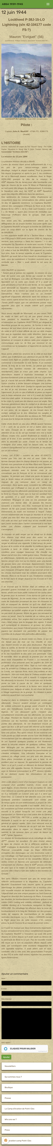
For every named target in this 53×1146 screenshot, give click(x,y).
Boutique (9, 1087)
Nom (3, 978)
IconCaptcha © (42, 1051)
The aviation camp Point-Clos (18, 1141)
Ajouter (6, 1057)
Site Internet (6, 999)
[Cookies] (6, 1140)
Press (7, 1130)
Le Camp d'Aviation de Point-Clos (19, 1109)
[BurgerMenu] (48, 4)
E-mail (4, 989)
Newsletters (10, 1066)
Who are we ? (11, 1119)
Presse (8, 1098)
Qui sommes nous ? (13, 1077)
